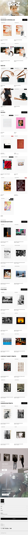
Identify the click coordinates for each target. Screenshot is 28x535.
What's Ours (15, 132)
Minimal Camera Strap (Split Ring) (17, 85)
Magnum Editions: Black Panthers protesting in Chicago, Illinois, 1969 (7, 262)
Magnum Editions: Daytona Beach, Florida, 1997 (18, 283)
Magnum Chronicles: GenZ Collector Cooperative (5, 60)
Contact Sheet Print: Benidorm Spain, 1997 (5, 376)
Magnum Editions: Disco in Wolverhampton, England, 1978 (19, 262)
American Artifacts (2, 132)
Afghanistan (2, 215)
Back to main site (3, 503)
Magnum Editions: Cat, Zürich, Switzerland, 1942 (5, 283)
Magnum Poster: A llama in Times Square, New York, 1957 (19, 309)
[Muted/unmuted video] (26, 449)
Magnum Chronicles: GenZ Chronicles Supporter (18, 60)
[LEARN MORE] (14, 8)
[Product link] (7, 32)
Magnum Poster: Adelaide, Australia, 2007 (18, 330)
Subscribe (14, 518)
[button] (1, 1)
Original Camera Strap (3, 85)
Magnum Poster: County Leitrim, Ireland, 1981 (5, 309)
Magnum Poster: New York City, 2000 (4, 330)
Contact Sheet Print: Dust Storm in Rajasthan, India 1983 (19, 376)
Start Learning (5, 494)
